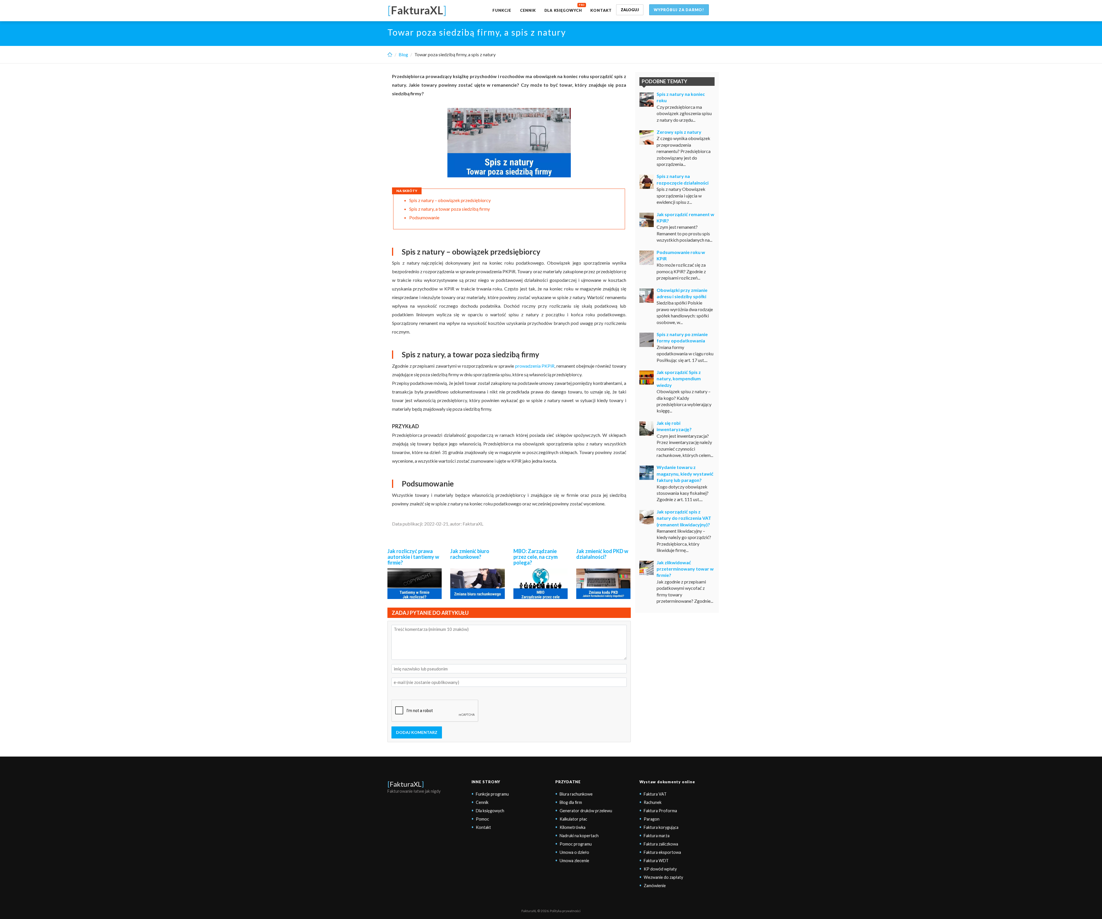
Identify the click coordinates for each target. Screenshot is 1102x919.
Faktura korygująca (661, 827)
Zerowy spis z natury (679, 132)
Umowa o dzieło (574, 852)
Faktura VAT (655, 794)
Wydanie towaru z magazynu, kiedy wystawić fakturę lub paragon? (685, 473)
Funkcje (501, 10)
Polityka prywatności (565, 911)
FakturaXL (405, 784)
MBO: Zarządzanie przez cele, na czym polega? (535, 557)
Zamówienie (655, 885)
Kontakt (601, 10)
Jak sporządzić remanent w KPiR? (685, 217)
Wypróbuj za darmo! (679, 9)
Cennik (528, 10)
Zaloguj (630, 9)
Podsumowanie (424, 217)
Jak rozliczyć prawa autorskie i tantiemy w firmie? (413, 557)
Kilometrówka (572, 827)
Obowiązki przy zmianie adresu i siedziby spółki (682, 293)
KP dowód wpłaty (660, 868)
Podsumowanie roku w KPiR (681, 255)
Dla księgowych (563, 10)
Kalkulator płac (573, 819)
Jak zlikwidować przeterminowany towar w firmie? (685, 569)
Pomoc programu (576, 844)
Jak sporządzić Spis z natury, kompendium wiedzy (679, 378)
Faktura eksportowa (662, 852)
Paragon (651, 819)
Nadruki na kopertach (579, 835)
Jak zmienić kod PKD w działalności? (602, 554)
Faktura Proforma (660, 810)
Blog (403, 54)
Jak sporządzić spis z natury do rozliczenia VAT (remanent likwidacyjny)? (684, 518)
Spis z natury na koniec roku (681, 97)
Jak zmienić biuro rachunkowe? (469, 554)
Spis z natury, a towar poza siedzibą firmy (450, 209)
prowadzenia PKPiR (535, 366)
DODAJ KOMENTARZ (416, 732)
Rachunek (652, 802)
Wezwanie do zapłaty (663, 877)
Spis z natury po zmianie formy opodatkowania (682, 337)
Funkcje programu (492, 794)
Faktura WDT (656, 860)
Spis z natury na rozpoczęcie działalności (683, 179)
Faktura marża (657, 835)
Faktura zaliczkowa (661, 844)
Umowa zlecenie (574, 860)
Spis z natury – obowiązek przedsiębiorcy (450, 200)
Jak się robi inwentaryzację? (674, 426)
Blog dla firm (571, 802)
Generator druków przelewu (586, 810)
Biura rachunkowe (576, 794)
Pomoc (482, 819)
